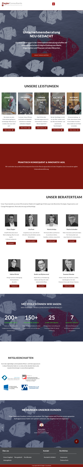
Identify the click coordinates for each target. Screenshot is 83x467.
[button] (53, 4)
